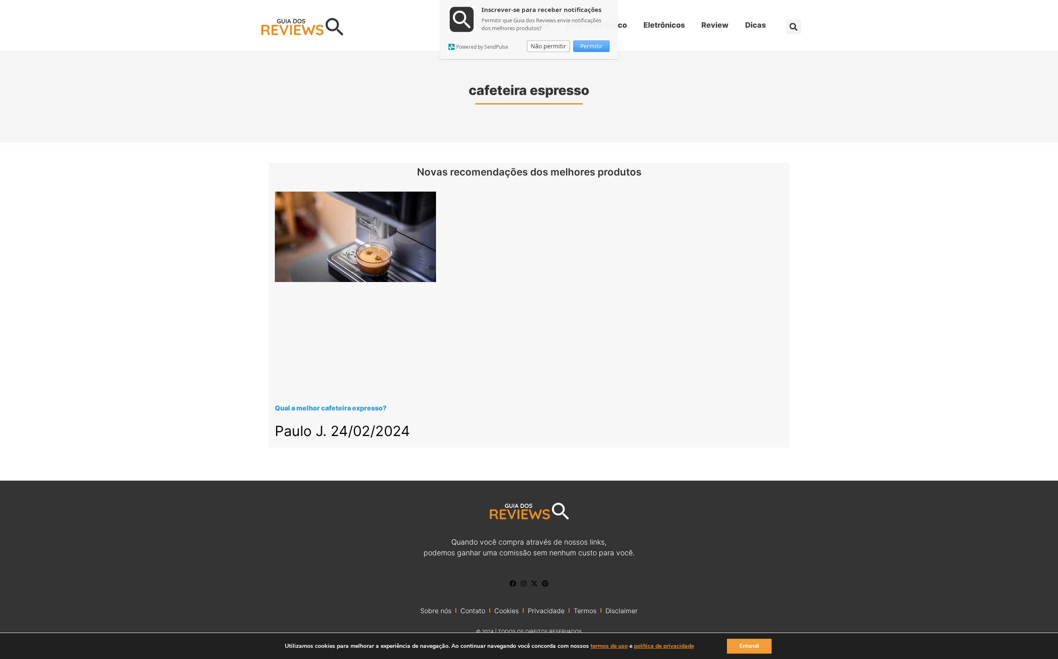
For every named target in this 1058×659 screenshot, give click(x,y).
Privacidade (546, 611)
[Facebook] (513, 583)
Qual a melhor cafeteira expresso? (330, 408)
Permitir (591, 46)
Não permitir (548, 46)
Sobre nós (435, 611)
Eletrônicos (664, 25)
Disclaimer (621, 611)
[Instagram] (523, 583)
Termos (585, 611)
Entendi (749, 646)
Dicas (755, 25)
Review (715, 25)
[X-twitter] (534, 583)
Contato (472, 611)
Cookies (506, 611)
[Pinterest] (545, 583)
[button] (793, 26)
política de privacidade (664, 646)
